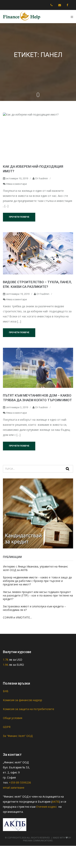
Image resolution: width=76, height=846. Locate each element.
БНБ (5, 691)
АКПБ (55, 801)
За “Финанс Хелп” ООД (18, 736)
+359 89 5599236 (20, 782)
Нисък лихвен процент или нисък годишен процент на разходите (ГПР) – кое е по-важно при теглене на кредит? (38, 595)
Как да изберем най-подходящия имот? (33, 169)
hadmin (43, 178)
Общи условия (12, 718)
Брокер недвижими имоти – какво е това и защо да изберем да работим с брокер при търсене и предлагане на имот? (37, 580)
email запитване (13, 787)
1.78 (6, 659)
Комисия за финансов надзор (22, 700)
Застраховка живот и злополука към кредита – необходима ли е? (34, 608)
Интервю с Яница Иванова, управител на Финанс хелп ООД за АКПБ (35, 568)
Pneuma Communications (37, 840)
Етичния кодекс (47, 806)
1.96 (5, 664)
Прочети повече (19, 217)
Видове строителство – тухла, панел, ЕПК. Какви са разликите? (37, 284)
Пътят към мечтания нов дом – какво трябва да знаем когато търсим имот (37, 397)
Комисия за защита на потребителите (28, 709)
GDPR (7, 727)
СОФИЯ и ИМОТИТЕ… (17, 617)
